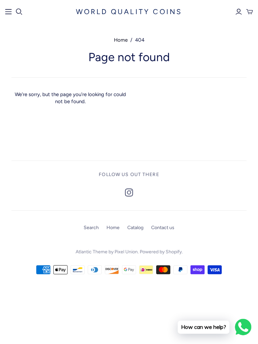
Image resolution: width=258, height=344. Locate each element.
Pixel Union (126, 252)
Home (121, 40)
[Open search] (19, 11)
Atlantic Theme (92, 252)
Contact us (162, 227)
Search (91, 227)
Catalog (135, 227)
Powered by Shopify (161, 252)
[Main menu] (8, 11)
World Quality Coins (129, 11)
